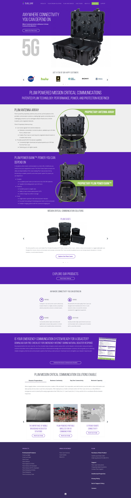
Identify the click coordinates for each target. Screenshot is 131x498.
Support (103, 3)
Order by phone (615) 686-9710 (100, 458)
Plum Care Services (68, 3)
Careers (94, 488)
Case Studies (79, 3)
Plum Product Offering (65, 278)
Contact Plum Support (97, 469)
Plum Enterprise (26, 472)
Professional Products (29, 453)
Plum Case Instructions (98, 465)
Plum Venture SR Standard (29, 466)
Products (43, 3)
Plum (93, 448)
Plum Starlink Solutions (54, 3)
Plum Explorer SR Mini (28, 464)
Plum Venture (26, 461)
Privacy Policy (96, 478)
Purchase (95, 3)
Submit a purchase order (98, 456)
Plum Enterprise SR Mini (28, 470)
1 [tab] (63, 84)
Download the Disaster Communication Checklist (65, 362)
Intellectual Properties (98, 474)
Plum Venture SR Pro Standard (30, 468)
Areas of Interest (65, 448)
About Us (87, 3)
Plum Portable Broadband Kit (52, 248)
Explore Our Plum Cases (31, 30)
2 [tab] (65, 84)
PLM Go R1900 (26, 457)
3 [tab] (68, 84)
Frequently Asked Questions (99, 467)
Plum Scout (25, 459)
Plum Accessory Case (28, 474)
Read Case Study (38, 435)
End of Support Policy (98, 483)
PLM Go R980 (26, 455)
